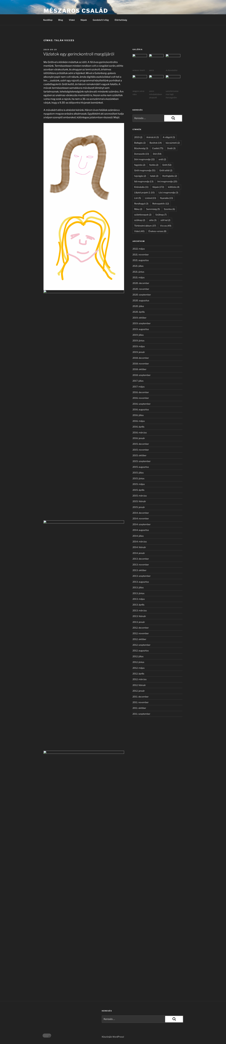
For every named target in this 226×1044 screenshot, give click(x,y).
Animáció (152, 137)
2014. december (141, 512)
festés (153, 165)
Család (157, 148)
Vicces (165, 225)
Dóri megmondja (144, 159)
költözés (173, 187)
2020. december (141, 283)
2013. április (138, 604)
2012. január (139, 690)
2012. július (138, 656)
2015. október (139, 455)
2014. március (140, 541)
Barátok (156, 142)
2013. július (138, 587)
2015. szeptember (142, 461)
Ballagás (140, 142)
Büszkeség (141, 148)
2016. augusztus (141, 409)
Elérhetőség (121, 20)
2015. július (138, 472)
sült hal (165, 220)
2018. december (141, 358)
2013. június (138, 593)
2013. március (140, 610)
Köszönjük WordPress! (113, 1036)
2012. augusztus (141, 650)
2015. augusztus (141, 467)
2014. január (139, 553)
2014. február (139, 547)
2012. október (139, 639)
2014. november (141, 518)
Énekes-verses (157, 231)
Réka (138, 209)
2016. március (140, 432)
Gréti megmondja (144, 170)
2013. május (139, 599)
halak (154, 176)
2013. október (139, 570)
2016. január (139, 438)
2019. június (138, 340)
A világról (169, 137)
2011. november (141, 702)
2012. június (138, 662)
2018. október (139, 369)
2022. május (139, 248)
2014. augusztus (141, 530)
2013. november (141, 564)
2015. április (138, 490)
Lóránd (150, 198)
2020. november (141, 289)
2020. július (138, 306)
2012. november (141, 633)
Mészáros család (76, 10)
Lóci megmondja (168, 192)
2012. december (141, 627)
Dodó (171, 148)
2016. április (138, 426)
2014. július (138, 536)
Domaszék (141, 153)
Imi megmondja (167, 181)
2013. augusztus (141, 581)
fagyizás (139, 165)
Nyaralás (166, 198)
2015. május (139, 484)
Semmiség (153, 209)
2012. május (139, 668)
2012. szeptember (141, 645)
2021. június (138, 271)
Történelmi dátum (145, 225)
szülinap (139, 220)
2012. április (138, 673)
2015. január (139, 507)
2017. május (139, 386)
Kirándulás (141, 187)
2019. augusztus (141, 329)
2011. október (139, 708)
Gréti (166, 165)
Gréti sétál (165, 170)
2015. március (140, 495)
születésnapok (142, 214)
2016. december (141, 392)
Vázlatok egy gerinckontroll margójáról (78, 54)
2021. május (139, 277)
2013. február (139, 616)
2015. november (141, 449)
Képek (84, 20)
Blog (60, 20)
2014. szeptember (142, 524)
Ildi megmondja (143, 181)
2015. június (138, 478)
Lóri (137, 198)
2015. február (139, 501)
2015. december (141, 444)
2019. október (139, 317)
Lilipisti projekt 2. (144, 192)
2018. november (141, 363)
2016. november (141, 398)
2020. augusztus (141, 300)
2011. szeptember (141, 713)
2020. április (139, 311)
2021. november (141, 254)
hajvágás (140, 176)
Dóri (157, 153)
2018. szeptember (142, 375)
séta (153, 220)
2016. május (139, 421)
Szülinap (161, 214)
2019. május (139, 346)
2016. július (138, 415)
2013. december (141, 558)
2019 (138, 137)
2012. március (140, 679)
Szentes (169, 209)
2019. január (139, 352)
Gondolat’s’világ (101, 20)
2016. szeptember (142, 403)
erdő (162, 159)
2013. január (139, 622)
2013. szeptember (142, 576)
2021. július (138, 266)
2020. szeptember (142, 294)
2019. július (138, 335)
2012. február (139, 685)
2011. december (141, 696)
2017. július (138, 380)
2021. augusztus (141, 260)
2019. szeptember (142, 323)
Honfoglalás (169, 176)
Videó (72, 20)
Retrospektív (160, 203)
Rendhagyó (141, 203)
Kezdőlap (47, 20)
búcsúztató (173, 142)
